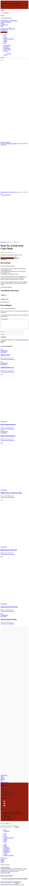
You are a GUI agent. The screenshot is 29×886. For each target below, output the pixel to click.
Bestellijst (2, 6)
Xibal (2, 783)
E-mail (2, 334)
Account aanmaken (5, 867)
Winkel (5, 143)
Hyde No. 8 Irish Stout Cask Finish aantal (12, 255)
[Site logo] (5, 20)
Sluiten (2, 859)
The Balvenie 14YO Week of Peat (9, 192)
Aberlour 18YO (5, 355)
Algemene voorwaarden (9, 792)
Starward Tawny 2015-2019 (9, 607)
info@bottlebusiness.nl (12, 815)
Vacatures (9, 53)
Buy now (17, 258)
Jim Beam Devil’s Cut (7, 367)
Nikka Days (4, 242)
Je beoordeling (4, 319)
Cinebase (7, 823)
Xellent (2, 785)
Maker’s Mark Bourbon (8, 436)
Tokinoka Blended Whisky (9, 619)
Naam (2, 331)
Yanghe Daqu (4, 775)
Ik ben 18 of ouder (5, 881)
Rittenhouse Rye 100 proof (9, 550)
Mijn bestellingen (8, 791)
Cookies (5, 788)
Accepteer (7, 872)
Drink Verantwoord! (8, 794)
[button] (7, 359)
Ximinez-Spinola (5, 782)
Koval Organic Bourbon (8, 424)
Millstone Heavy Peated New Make (11, 493)
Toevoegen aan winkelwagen (7, 258)
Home (2, 143)
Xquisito (3, 779)
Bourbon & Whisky (12, 143)
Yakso (2, 776)
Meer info (3, 872)
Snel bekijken (4, 352)
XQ (1, 780)
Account (6, 790)
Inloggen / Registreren (9, 855)
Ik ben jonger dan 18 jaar (15, 881)
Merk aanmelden (7, 795)
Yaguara (2, 778)
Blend (22, 339)
